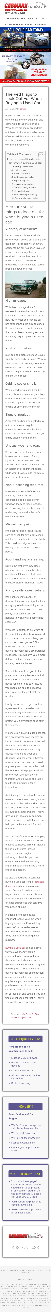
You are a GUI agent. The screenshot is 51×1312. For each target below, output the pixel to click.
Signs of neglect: (21, 180)
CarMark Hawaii (25, 7)
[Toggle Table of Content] (39, 154)
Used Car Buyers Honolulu (23, 1017)
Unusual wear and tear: (24, 184)
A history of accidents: (23, 166)
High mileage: (20, 170)
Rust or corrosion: (22, 173)
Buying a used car (15, 947)
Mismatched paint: (22, 191)
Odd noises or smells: (24, 177)
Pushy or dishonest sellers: (26, 198)
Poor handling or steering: (26, 194)
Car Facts (26, 1014)
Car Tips (35, 1014)
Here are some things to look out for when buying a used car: (25, 161)
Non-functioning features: (25, 187)
